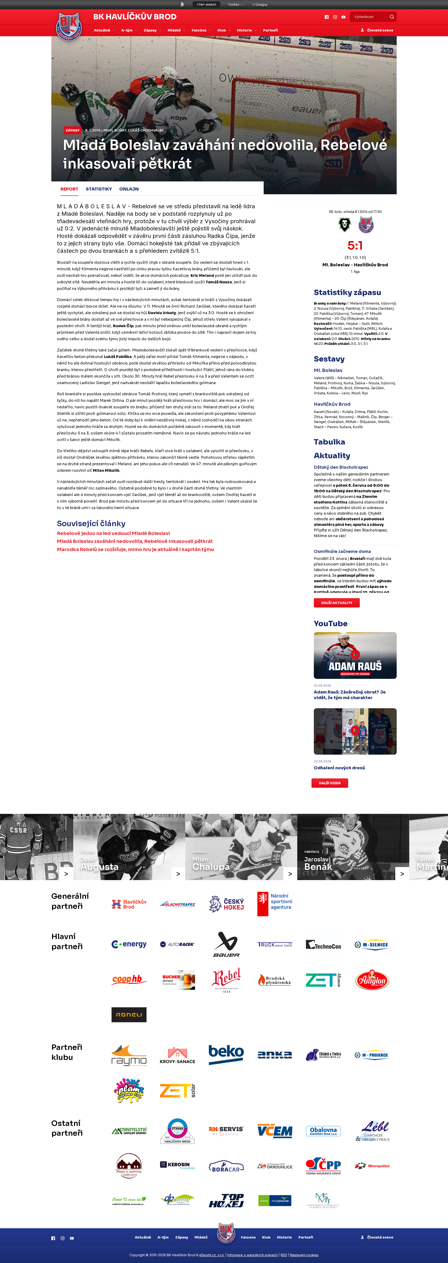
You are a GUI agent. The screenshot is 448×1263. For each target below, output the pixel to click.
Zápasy (73, 130)
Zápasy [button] (150, 30)
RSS (284, 1255)
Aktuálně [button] (102, 30)
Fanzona (248, 1237)
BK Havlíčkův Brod (135, 16)
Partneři (270, 30)
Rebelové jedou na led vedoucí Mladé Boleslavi (113, 533)
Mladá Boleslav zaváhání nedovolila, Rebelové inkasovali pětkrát (135, 541)
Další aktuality (336, 603)
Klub (266, 1237)
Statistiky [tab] (99, 189)
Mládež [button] (174, 30)
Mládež (201, 1237)
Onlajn (129, 189)
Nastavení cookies (304, 1255)
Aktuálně (143, 1237)
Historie (284, 1237)
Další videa (330, 783)
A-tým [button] (127, 30)
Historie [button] (245, 30)
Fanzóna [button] (199, 30)
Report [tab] (69, 189)
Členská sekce (380, 30)
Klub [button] (222, 30)
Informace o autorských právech (253, 1255)
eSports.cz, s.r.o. (211, 1255)
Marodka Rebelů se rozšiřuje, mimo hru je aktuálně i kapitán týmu (135, 549)
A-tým (163, 1237)
